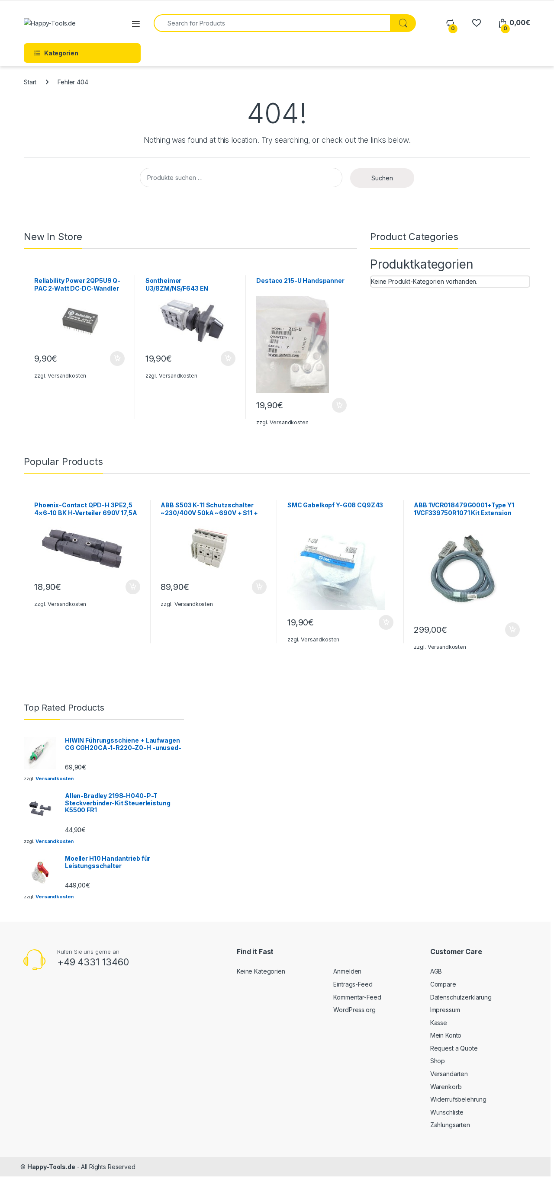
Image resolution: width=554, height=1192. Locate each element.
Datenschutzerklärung (461, 997)
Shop (437, 1060)
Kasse (438, 1022)
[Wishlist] (476, 23)
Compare (443, 984)
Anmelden (347, 971)
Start (30, 82)
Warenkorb (446, 1086)
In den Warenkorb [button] (109, 358)
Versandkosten (67, 375)
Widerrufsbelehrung (458, 1099)
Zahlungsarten (450, 1124)
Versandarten (449, 1073)
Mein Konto (446, 1035)
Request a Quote (454, 1048)
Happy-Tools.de (51, 1166)
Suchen (382, 178)
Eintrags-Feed (352, 984)
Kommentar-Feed (357, 997)
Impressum (445, 1009)
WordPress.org (354, 1009)
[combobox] (272, 23)
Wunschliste (447, 1112)
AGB (436, 971)
